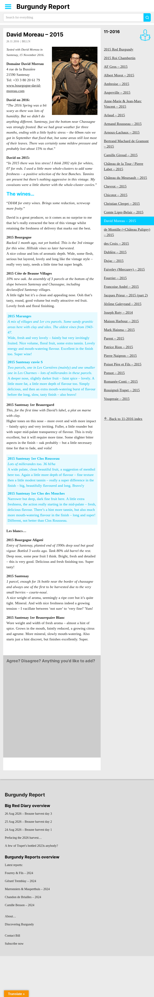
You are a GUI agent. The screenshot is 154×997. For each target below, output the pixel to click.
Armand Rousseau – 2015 (123, 124)
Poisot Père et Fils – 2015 (122, 364)
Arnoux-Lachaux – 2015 (122, 132)
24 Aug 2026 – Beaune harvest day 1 (28, 829)
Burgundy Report (43, 6)
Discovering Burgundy (19, 924)
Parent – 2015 (114, 338)
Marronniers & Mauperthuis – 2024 (27, 889)
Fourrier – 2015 (115, 278)
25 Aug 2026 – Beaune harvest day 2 (28, 821)
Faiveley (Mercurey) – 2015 (124, 269)
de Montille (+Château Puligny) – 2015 (127, 232)
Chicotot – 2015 (115, 195)
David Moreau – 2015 (34, 34)
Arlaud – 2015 (114, 115)
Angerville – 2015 (117, 92)
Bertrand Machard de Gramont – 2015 (126, 143)
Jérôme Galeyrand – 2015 (122, 304)
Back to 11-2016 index (125, 419)
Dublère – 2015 (115, 252)
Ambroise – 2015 (116, 84)
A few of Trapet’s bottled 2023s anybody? (31, 845)
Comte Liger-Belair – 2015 (123, 212)
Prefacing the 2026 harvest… (23, 837)
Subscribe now (14, 943)
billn (26, 41)
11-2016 (112, 31)
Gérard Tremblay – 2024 (20, 881)
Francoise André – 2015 (121, 287)
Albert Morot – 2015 (119, 75)
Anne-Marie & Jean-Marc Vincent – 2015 (123, 104)
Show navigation (8, 7)
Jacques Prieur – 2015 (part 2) (126, 295)
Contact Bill (12, 935)
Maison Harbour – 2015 (121, 321)
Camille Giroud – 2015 (121, 155)
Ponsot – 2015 (114, 373)
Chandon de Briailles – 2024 (23, 897)
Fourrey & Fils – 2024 (19, 873)
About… (10, 916)
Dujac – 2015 (114, 261)
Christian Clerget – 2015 (122, 204)
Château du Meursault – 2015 (125, 178)
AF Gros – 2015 (116, 67)
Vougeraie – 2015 (117, 399)
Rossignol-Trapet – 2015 (122, 390)
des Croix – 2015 (116, 243)
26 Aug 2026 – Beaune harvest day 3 (28, 813)
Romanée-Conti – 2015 (121, 381)
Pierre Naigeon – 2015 (120, 356)
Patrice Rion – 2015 (118, 347)
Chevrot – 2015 (115, 186)
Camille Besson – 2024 (19, 905)
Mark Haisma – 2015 (119, 330)
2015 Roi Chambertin (119, 58)
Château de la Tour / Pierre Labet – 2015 (123, 166)
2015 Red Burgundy (118, 49)
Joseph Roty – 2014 (118, 312)
